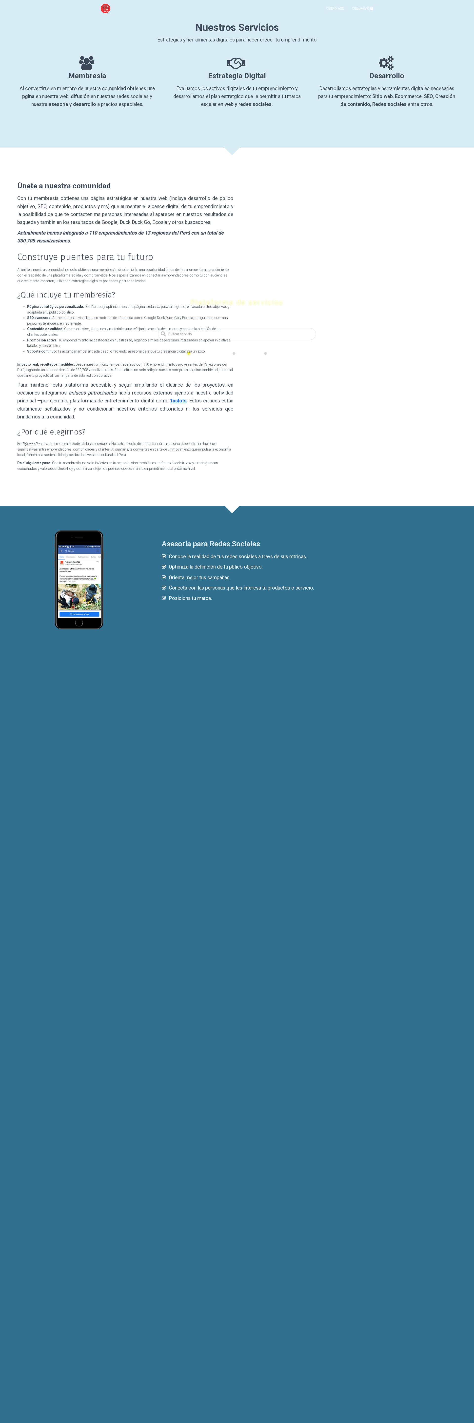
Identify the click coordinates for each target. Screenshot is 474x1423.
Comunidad (361, 8)
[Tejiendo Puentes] (105, 8)
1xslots (178, 401)
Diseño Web (335, 8)
